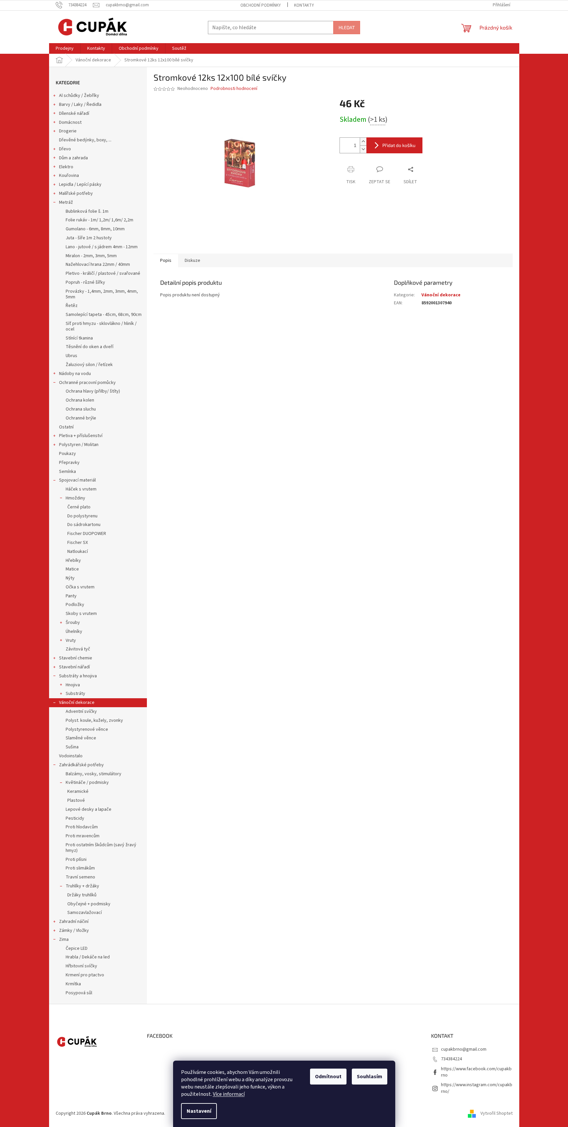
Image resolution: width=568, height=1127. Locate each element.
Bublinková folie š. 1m (87, 211)
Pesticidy (75, 818)
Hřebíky (73, 560)
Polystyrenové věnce (87, 729)
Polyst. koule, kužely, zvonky (94, 720)
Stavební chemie (75, 658)
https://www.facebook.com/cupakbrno (476, 1072)
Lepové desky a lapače (88, 809)
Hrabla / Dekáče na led (88, 957)
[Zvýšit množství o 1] (363, 141)
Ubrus (71, 355)
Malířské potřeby (76, 193)
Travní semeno (80, 877)
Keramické (78, 791)
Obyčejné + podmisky (88, 904)
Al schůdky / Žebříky (79, 95)
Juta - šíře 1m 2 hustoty (89, 238)
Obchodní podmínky (260, 5)
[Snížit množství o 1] (363, 149)
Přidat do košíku (398, 145)
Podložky (75, 604)
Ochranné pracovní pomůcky (87, 382)
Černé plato (79, 507)
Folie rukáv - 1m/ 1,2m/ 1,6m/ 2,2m (99, 220)
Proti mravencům (82, 836)
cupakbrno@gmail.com (463, 1049)
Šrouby (73, 622)
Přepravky (69, 462)
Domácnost (70, 122)
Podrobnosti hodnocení (234, 89)
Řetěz (72, 305)
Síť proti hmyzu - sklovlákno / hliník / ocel (101, 326)
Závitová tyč (78, 649)
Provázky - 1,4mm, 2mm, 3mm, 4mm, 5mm (102, 294)
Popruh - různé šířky (85, 282)
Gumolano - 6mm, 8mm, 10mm (95, 229)
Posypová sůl (79, 993)
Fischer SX (77, 542)
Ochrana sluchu (81, 409)
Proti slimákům (80, 868)
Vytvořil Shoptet (496, 1113)
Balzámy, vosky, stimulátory (93, 774)
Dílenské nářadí (74, 113)
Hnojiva (73, 685)
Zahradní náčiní (74, 921)
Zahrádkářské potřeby (81, 765)
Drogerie (68, 131)
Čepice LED (77, 948)
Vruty (71, 640)
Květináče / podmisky (87, 782)
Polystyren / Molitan (78, 444)
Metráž (66, 202)
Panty (71, 596)
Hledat (347, 27)
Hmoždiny (75, 498)
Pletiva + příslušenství (80, 435)
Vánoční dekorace (77, 702)
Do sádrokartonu (83, 524)
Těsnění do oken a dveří (89, 346)
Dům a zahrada (73, 158)
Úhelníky (74, 631)
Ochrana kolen (80, 400)
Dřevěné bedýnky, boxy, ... (85, 140)
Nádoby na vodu (75, 373)
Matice (72, 569)
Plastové (76, 800)
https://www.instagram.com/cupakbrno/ (476, 1088)
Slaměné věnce (81, 738)
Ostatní (66, 427)
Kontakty (304, 5)
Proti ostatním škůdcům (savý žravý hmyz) (101, 848)
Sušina (72, 747)
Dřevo (65, 149)
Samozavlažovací (84, 912)
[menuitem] (64, 48)
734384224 (451, 1059)
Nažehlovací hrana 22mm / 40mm (98, 264)
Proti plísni (76, 859)
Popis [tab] (165, 260)
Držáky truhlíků (81, 895)
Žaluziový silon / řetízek (89, 364)
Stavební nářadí (74, 667)
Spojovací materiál (77, 480)
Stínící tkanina (79, 338)
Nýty (70, 578)
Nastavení (199, 1111)
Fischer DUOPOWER (86, 533)
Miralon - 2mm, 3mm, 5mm (91, 256)
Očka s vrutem (80, 587)
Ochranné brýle (81, 418)
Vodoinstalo (71, 756)
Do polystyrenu (82, 516)
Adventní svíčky (81, 711)
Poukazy (67, 453)
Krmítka (73, 984)
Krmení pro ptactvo (85, 975)
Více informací (229, 1094)
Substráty (75, 693)
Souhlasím (369, 1076)
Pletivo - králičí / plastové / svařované (103, 273)
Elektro (66, 167)
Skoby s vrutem (81, 613)
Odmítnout (328, 1076)
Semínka (67, 471)
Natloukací (77, 551)
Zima (64, 939)
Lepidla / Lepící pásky (80, 184)
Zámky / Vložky (74, 930)
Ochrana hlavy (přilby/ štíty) (93, 391)
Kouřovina (69, 175)
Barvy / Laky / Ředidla (80, 104)
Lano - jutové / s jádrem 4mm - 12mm (102, 247)
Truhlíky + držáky (82, 886)
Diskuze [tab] (192, 260)
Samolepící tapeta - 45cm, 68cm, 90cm (104, 314)
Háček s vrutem (81, 489)
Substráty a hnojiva (78, 676)
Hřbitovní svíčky (81, 966)
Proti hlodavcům (82, 827)
